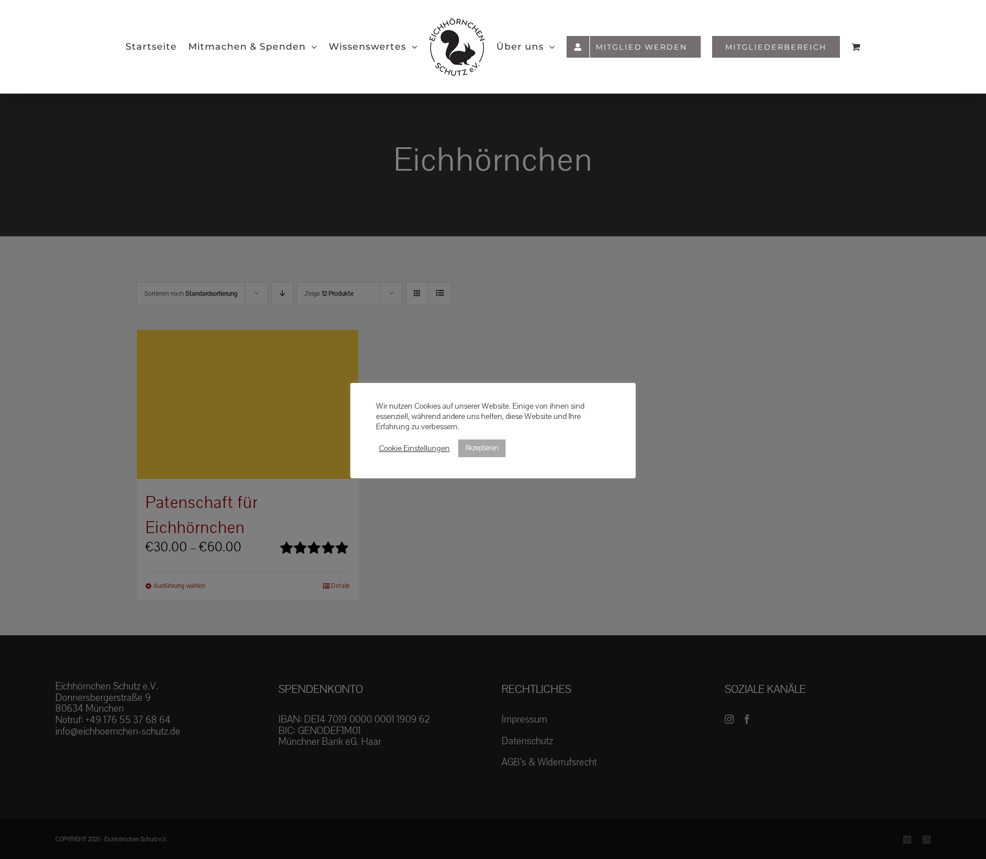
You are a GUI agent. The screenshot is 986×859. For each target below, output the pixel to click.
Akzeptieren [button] (482, 448)
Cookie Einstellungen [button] (414, 448)
